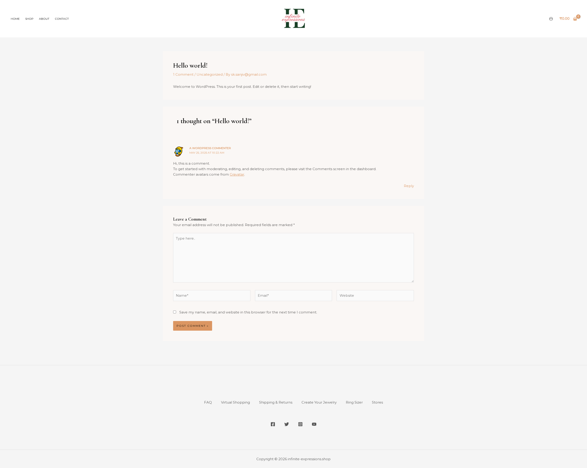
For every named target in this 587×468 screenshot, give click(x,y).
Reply (409, 186)
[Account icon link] (551, 19)
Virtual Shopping (235, 402)
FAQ (208, 402)
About (44, 18)
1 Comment (183, 74)
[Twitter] (286, 424)
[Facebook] (273, 424)
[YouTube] (314, 424)
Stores (377, 402)
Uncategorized (210, 74)
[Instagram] (300, 424)
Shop (29, 18)
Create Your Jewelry (319, 402)
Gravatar (237, 174)
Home (15, 18)
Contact (62, 18)
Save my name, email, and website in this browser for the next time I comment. (248, 312)
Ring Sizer (354, 402)
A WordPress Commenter (210, 148)
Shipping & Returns (275, 402)
